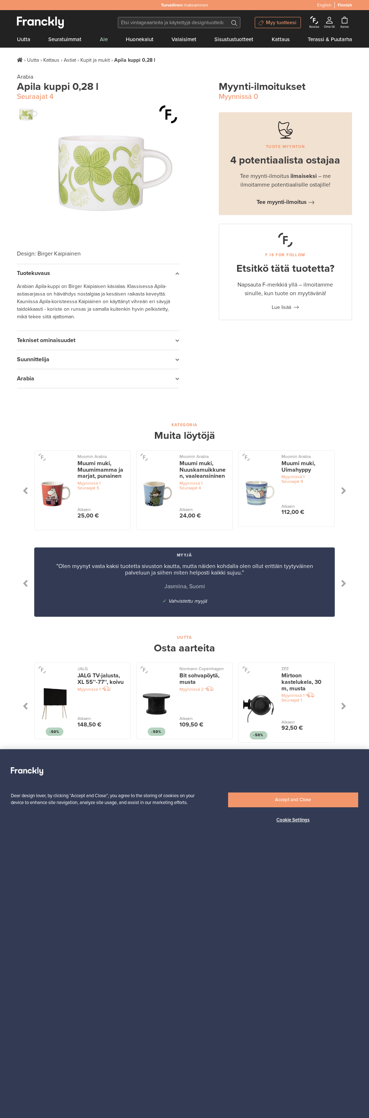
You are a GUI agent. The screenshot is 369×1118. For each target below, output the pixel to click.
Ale (104, 39)
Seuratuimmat (64, 39)
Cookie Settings (293, 820)
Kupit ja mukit (95, 60)
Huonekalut (140, 39)
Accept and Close (293, 800)
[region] (184, 933)
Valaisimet (184, 39)
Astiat (70, 60)
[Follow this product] (41, 457)
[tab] (98, 273)
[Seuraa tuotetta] (168, 114)
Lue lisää (281, 307)
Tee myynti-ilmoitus (282, 202)
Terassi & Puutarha (330, 39)
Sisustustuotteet (233, 39)
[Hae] (234, 22)
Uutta (23, 39)
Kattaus (281, 39)
